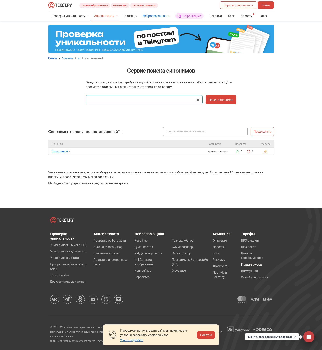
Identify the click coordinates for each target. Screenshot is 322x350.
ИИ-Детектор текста (149, 253)
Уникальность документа (68, 251)
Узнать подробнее (131, 340)
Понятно (206, 335)
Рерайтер (141, 240)
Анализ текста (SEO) (108, 247)
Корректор (142, 277)
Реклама (216, 16)
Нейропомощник (154, 16)
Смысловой (60, 151)
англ (264, 16)
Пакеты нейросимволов (95, 5)
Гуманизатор (144, 247)
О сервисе (179, 270)
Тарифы (128, 16)
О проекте (220, 240)
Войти (265, 5)
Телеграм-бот (59, 275)
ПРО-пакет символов (144, 5)
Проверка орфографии (110, 240)
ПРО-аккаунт (120, 5)
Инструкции (249, 271)
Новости (219, 247)
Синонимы (67, 58)
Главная (52, 58)
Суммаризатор (182, 247)
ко (79, 58)
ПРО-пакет (248, 247)
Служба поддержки (254, 277)
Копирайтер (143, 270)
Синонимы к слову (107, 253)
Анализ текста (104, 16)
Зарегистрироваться (238, 5)
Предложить (262, 131)
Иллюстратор (181, 253)
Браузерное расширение (67, 281)
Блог (231, 16)
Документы (221, 266)
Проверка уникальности (68, 16)
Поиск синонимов (221, 100)
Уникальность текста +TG (68, 245)
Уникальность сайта (64, 258)
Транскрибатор (182, 240)
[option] (161, 39)
